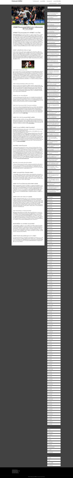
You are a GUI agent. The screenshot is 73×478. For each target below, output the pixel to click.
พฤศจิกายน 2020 (50, 274)
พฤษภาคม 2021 (50, 259)
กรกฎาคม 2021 (50, 254)
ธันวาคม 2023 (50, 207)
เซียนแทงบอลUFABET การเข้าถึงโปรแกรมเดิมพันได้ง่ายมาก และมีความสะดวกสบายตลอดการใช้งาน (53, 167)
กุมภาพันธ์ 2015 (50, 421)
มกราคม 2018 (50, 334)
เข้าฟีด (49, 460)
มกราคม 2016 (50, 394)
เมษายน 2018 (50, 326)
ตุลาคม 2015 (50, 401)
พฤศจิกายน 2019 (50, 304)
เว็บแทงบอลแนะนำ (49, 1)
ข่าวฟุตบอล (49, 439)
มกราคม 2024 (50, 204)
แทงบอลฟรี (49, 449)
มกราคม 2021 (50, 269)
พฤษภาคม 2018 (50, 324)
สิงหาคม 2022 (50, 222)
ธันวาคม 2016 (50, 366)
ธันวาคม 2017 (50, 336)
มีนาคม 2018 (50, 329)
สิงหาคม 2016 (50, 376)
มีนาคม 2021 (50, 264)
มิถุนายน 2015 (50, 411)
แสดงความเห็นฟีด (50, 462)
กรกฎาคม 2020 (50, 284)
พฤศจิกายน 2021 (50, 244)
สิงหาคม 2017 (50, 346)
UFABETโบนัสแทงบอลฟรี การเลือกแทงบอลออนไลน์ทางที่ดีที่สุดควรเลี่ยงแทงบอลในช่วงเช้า (53, 180)
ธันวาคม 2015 (50, 396)
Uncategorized (50, 434)
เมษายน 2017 (50, 356)
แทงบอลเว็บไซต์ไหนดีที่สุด (57, 1)
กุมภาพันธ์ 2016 (50, 391)
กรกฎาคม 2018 (50, 319)
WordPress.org (50, 465)
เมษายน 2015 (50, 416)
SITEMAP (59, 3)
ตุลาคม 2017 (50, 341)
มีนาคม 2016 (50, 389)
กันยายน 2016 (50, 374)
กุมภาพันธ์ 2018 (50, 331)
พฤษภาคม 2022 (50, 229)
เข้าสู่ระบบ (49, 457)
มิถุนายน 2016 (50, 381)
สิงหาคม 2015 (50, 406)
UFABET (49, 429)
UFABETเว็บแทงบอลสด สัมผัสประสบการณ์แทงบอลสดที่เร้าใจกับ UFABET (53, 138)
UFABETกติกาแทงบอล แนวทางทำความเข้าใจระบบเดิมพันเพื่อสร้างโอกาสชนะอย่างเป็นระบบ (53, 175)
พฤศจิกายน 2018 (50, 309)
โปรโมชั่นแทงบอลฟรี (36, 1)
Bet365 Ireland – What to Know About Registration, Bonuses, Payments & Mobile (53, 76)
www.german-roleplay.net (15, 472)
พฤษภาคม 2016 (50, 384)
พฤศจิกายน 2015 (50, 399)
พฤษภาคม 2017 (50, 354)
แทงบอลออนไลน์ (50, 452)
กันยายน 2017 (50, 344)
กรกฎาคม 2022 (50, 224)
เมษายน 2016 (50, 386)
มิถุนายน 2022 (50, 227)
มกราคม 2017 (50, 364)
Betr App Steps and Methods (52, 44)
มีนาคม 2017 (50, 359)
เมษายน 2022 (50, 232)
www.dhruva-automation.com (16, 470)
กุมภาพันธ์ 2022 (50, 237)
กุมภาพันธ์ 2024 (50, 202)
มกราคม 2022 (50, 239)
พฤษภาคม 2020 (50, 289)
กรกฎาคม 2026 (50, 197)
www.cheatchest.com (15, 471)
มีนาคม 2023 (50, 212)
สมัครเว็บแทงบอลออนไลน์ (52, 3)
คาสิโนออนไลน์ (50, 442)
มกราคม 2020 (50, 299)
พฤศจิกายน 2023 (50, 209)
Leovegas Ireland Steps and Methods (53, 50)
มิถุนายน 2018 (50, 321)
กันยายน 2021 (50, 249)
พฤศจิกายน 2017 (50, 339)
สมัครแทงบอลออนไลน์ (51, 447)
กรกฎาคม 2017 (50, 349)
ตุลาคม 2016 (50, 371)
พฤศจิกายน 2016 (50, 369)
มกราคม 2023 (50, 217)
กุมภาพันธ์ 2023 (50, 214)
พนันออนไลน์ (50, 444)
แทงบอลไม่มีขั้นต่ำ (42, 1)
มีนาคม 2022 (50, 234)
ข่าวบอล (49, 437)
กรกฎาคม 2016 (50, 379)
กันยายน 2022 (50, 219)
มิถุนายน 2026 (50, 199)
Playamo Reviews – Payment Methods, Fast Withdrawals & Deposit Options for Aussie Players (54, 72)
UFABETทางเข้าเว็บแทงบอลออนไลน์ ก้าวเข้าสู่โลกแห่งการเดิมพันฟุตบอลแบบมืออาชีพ (53, 105)
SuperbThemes (43, 476)
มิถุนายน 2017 (50, 351)
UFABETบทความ (50, 432)
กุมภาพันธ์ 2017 (50, 361)
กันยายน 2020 (50, 279)
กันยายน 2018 (50, 314)
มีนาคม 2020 (50, 294)
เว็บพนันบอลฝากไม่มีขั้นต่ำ (17, 1)
